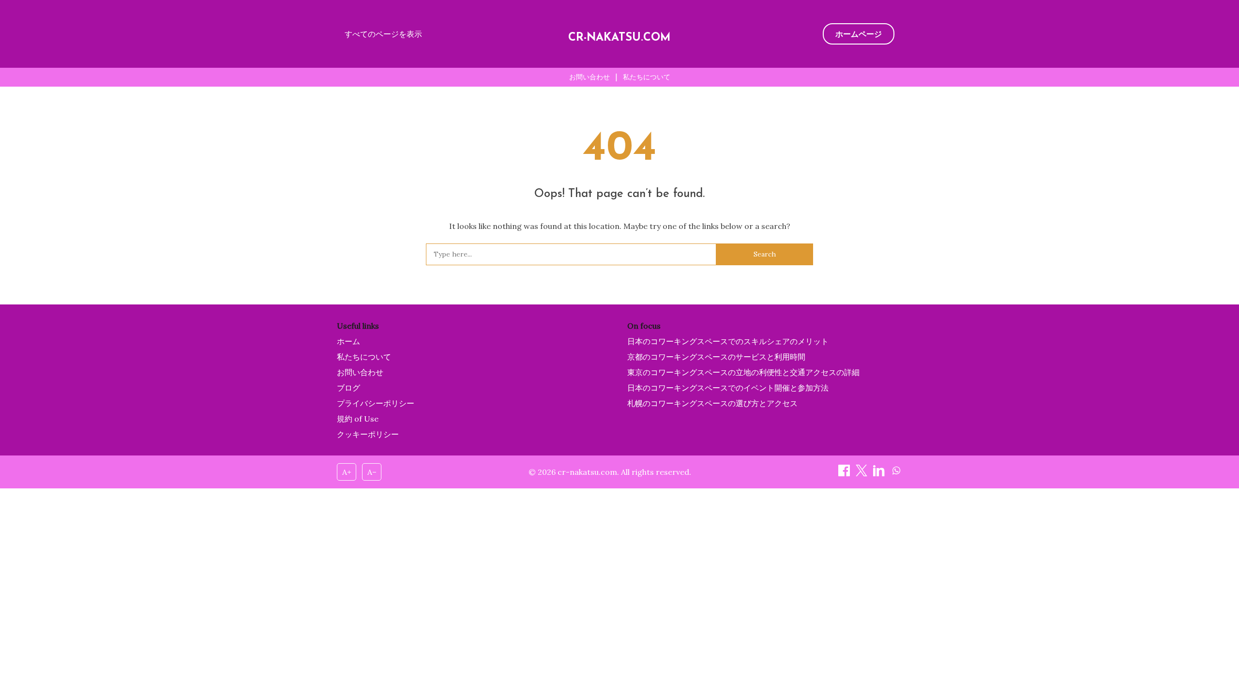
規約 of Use (357, 419)
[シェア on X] (862, 473)
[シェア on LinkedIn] (880, 473)
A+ (346, 472)
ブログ (348, 388)
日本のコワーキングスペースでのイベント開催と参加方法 (728, 388)
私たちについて (646, 77)
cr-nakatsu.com (619, 38)
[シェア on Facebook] (845, 473)
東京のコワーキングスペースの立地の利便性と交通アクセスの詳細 (743, 372)
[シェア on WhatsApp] (896, 473)
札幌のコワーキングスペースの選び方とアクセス (712, 403)
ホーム (348, 341)
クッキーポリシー (368, 434)
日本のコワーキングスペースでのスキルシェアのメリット (728, 341)
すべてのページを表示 (383, 34)
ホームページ (858, 34)
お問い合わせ (589, 77)
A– (372, 472)
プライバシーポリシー (375, 403)
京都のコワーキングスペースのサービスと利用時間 (716, 357)
